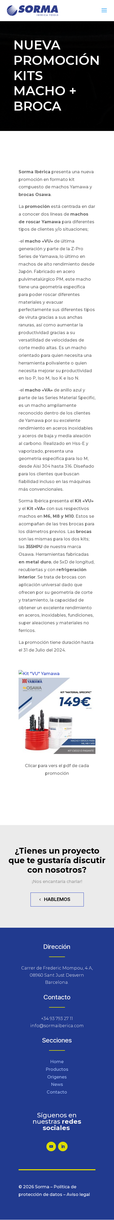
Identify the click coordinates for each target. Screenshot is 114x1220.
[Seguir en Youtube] (51, 1146)
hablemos (57, 899)
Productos (57, 1069)
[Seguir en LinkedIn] (63, 1146)
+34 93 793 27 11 (57, 1018)
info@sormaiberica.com (57, 1025)
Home (57, 1061)
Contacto (57, 1092)
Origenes (57, 1077)
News (57, 1084)
